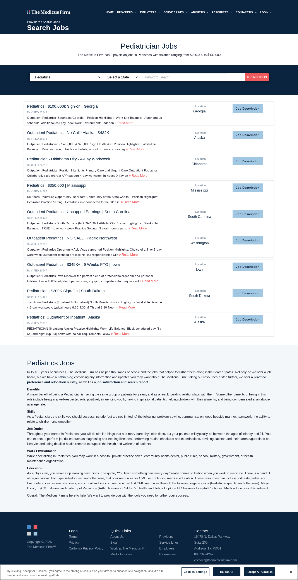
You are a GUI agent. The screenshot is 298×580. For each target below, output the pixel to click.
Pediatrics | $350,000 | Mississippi (56, 185)
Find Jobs (258, 77)
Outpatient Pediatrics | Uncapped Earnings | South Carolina (78, 212)
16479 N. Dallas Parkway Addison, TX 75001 (212, 542)
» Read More (123, 123)
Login (264, 12)
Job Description (248, 108)
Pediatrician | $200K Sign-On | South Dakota (66, 291)
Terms (73, 536)
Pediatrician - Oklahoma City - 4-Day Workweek (68, 159)
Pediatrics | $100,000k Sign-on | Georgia (62, 106)
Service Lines (174, 12)
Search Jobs (51, 22)
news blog (65, 377)
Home (110, 12)
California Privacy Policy (86, 548)
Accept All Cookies (259, 571)
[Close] (291, 572)
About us (198, 12)
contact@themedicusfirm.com (215, 560)
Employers (148, 12)
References (167, 554)
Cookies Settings (195, 571)
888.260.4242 (203, 554)
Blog (113, 542)
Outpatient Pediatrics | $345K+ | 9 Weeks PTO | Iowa (73, 264)
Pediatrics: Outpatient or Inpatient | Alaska (63, 317)
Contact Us (244, 12)
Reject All (226, 571)
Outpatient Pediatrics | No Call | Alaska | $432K (68, 133)
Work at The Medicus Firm (129, 548)
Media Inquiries (121, 554)
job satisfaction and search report (122, 382)
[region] (149, 572)
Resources (220, 12)
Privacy (74, 542)
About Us (117, 536)
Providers (125, 12)
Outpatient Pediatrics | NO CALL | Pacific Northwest (72, 238)
